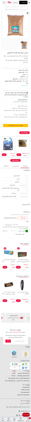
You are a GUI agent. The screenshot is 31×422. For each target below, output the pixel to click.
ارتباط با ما (13, 376)
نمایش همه (15, 160)
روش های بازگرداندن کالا (10, 381)
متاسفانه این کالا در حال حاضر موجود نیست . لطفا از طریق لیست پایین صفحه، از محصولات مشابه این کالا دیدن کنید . (16, 59)
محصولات (22, 7)
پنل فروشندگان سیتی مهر (23, 373)
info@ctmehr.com (25, 411)
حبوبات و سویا (23, 9)
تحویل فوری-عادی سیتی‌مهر (23, 395)
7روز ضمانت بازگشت (25, 390)
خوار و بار (7, 7)
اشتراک (8, 341)
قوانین (13, 373)
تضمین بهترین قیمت (24, 392)
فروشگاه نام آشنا (22, 100)
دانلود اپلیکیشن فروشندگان (23, 376)
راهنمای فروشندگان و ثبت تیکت (22, 378)
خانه (27, 7)
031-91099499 (26, 403)
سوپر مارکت (14, 7)
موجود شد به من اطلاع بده (15, 125)
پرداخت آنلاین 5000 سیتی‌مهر (23, 381)
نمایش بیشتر (24, 85)
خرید (19, 155)
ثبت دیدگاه (23, 218)
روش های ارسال (26, 387)
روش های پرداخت (11, 378)
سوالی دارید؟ (26, 414)
